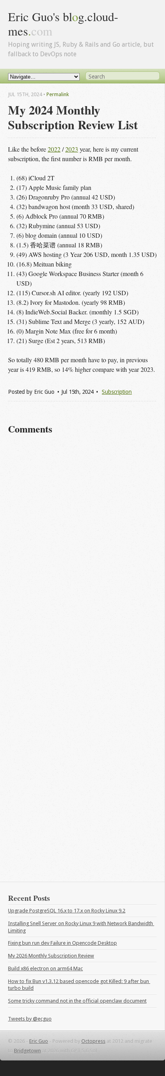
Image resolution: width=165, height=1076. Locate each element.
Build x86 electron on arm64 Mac (45, 968)
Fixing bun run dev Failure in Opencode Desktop (62, 943)
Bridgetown (27, 1051)
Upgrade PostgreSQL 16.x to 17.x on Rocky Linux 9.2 (66, 911)
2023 (71, 149)
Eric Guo (38, 1041)
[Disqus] (82, 553)
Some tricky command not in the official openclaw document (77, 1001)
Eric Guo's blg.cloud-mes (63, 23)
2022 (54, 149)
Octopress (93, 1041)
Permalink (57, 94)
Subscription (117, 392)
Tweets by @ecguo (30, 1019)
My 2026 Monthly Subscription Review (51, 956)
